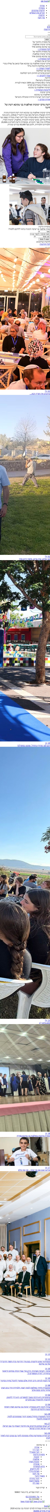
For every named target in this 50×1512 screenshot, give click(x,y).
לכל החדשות (45, 244)
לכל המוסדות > (44, 49)
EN (48, 27)
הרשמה (47, 29)
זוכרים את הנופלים (37, 13)
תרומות (42, 15)
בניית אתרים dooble (41, 1511)
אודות (42, 6)
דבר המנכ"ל (34, 1452)
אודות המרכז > (44, 99)
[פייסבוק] (27, 1501)
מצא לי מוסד (44, 239)
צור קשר (41, 17)
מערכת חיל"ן (34, 1471)
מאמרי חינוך (40, 1476)
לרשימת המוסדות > (42, 90)
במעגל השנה (34, 1481)
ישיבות (36, 1457)
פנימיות (36, 1464)
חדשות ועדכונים (38, 10)
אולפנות (36, 1459)
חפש (47, 40)
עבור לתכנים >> (43, 75)
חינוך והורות (34, 1478)
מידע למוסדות (39, 1466)
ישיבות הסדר (34, 1461)
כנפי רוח (36, 1483)
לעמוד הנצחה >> (43, 68)
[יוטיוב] (39, 1501)
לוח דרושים (34, 1469)
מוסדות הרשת (39, 1454)
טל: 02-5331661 (32, 1497)
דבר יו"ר (36, 1450)
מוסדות (42, 8)
